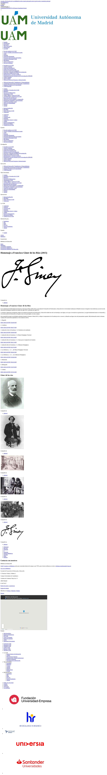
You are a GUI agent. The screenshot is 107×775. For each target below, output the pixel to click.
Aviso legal (6, 686)
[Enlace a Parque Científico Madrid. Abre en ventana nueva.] (9, 733)
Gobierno (5, 116)
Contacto (5, 685)
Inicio (2, 244)
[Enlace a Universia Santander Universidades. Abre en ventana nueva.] (30, 773)
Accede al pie (33, 1)
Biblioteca (6, 2)
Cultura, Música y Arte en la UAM (11, 95)
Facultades (8, 663)
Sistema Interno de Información (13, 654)
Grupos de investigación (9, 68)
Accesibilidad (6, 688)
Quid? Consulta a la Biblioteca (8, 566)
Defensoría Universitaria (9, 641)
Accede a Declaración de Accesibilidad (10, 1)
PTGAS (12, 8)
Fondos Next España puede (9, 69)
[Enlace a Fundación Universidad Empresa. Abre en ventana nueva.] (30, 708)
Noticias (5, 104)
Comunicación (6, 117)
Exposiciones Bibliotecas (6, 248)
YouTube (5, 554)
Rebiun (9, 590)
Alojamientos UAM (8, 94)
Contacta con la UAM (8, 125)
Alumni (25, 8)
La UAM (5, 48)
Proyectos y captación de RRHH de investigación (14, 72)
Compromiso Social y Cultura (10, 120)
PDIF (9, 8)
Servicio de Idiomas (8, 63)
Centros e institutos (7, 66)
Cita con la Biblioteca (5, 568)
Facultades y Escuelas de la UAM (11, 90)
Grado (4, 53)
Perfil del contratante (11, 659)
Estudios (5, 42)
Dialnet (18, 590)
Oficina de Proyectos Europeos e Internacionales (14, 80)
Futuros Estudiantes (18, 8)
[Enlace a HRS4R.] (30, 728)
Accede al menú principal (24, 1)
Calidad (5, 121)
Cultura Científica (7, 77)
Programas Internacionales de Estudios (12, 57)
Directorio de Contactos (11, 656)
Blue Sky (5, 548)
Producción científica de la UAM (11, 73)
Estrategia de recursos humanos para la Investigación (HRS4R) (17, 76)
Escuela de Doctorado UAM (10, 59)
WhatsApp (5, 547)
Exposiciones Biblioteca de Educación (9, 249)
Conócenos (6, 112)
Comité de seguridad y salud (10, 101)
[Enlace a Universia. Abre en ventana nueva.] (30, 753)
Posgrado (5, 55)
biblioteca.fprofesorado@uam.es (63, 566)
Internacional (6, 47)
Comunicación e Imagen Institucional (15, 658)
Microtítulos (6, 60)
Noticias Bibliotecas (8, 553)
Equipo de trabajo (5, 588)
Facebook (5, 552)
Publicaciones (9, 669)
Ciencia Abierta (7, 78)
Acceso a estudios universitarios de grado (12, 52)
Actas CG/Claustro (7, 637)
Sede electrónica (7, 633)
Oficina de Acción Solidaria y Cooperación (13, 99)
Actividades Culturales (6, 246)
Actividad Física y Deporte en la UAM (12, 96)
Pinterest (5, 557)
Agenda (5, 105)
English (2, 5)
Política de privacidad (8, 682)
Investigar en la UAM (8, 65)
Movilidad (5, 109)
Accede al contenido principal (43, 1)
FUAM (8, 671)
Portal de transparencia (8, 634)
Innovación (6, 44)
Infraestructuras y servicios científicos (12, 74)
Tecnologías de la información (13, 660)
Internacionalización (8, 108)
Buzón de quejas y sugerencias (8, 585)
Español (3, 4)
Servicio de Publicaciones (9, 92)
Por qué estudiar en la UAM (9, 51)
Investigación (6, 43)
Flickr (4, 556)
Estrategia (5, 118)
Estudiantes (3, 8)
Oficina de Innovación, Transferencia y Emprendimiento (16, 82)
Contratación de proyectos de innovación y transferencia (16, 83)
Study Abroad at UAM (8, 111)
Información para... (5, 6)
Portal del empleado (8, 638)
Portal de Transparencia (8, 122)
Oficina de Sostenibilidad (9, 103)
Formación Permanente (8, 56)
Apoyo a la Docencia (8, 61)
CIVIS (2, 2)
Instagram (5, 549)
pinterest (5, 302)
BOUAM (5, 636)
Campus (5, 88)
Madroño (13, 590)
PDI (7, 8)
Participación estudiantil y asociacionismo (13, 100)
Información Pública (8, 123)
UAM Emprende (7, 86)
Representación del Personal (9, 98)
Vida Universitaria (7, 46)
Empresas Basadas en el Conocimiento (12, 85)
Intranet (2, 593)
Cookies (5, 684)
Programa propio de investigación (11, 70)
